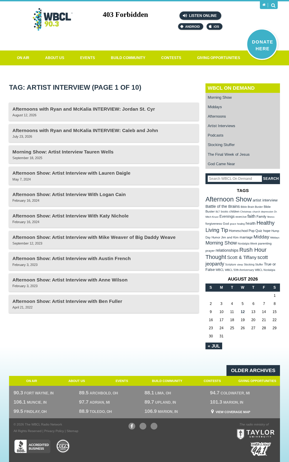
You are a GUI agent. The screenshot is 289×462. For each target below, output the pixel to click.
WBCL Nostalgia (265, 270)
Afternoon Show (228, 199)
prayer (210, 250)
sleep (240, 264)
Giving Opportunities (218, 58)
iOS (216, 26)
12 (243, 312)
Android (192, 26)
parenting (265, 243)
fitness (271, 216)
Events (87, 58)
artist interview (265, 200)
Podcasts (216, 135)
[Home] (264, 5)
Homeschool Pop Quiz (245, 231)
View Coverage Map (233, 412)
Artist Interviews (221, 126)
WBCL (220, 270)
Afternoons (217, 116)
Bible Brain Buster (252, 206)
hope (266, 231)
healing (241, 223)
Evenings (227, 216)
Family (261, 216)
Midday (261, 236)
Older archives (253, 370)
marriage (246, 237)
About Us (54, 58)
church (256, 211)
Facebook (131, 428)
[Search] (273, 5)
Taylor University (263, 428)
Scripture (230, 264)
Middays (215, 107)
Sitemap (72, 431)
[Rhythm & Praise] (260, 449)
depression (267, 211)
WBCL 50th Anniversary (239, 270)
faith (251, 216)
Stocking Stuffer (221, 145)
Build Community (128, 58)
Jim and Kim (230, 237)
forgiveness (213, 223)
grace (233, 223)
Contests (171, 58)
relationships (227, 250)
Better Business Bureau (32, 446)
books (224, 211)
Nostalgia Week (247, 243)
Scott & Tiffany (241, 257)
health (251, 223)
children (234, 211)
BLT (218, 211)
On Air (23, 58)
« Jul (214, 345)
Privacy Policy (54, 431)
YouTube (143, 428)
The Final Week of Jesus (229, 154)
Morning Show (220, 97)
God (226, 223)
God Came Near (221, 164)
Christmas (246, 211)
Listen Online (202, 16)
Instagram (154, 428)
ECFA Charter (63, 446)
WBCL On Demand (231, 88)
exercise (241, 216)
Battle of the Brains (222, 206)
